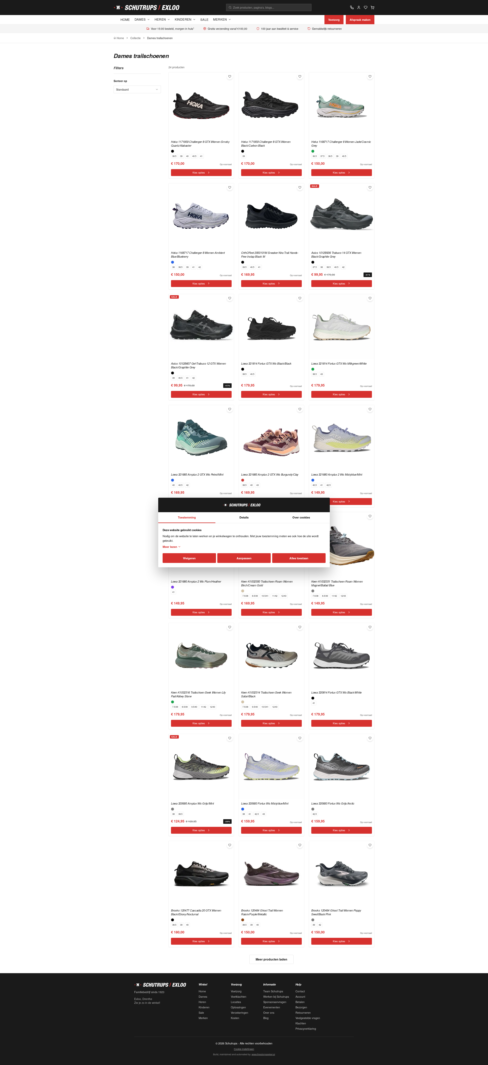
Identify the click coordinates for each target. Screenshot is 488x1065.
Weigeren (189, 558)
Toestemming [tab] (187, 517)
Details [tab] (244, 517)
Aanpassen (244, 558)
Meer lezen (170, 547)
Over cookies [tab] (301, 517)
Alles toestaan (298, 558)
